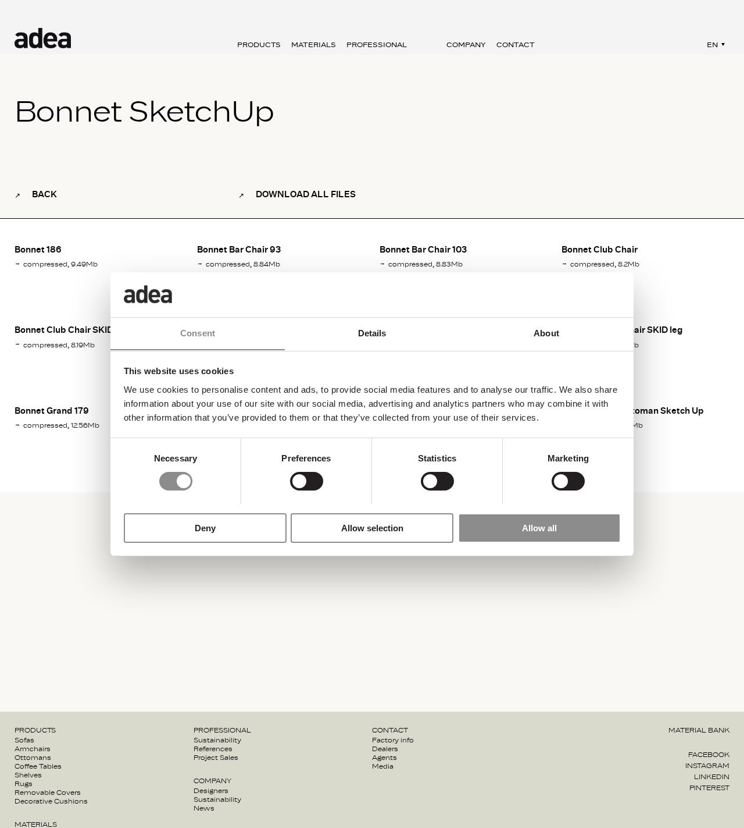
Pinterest (709, 787)
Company (466, 44)
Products (259, 44)
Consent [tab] (197, 332)
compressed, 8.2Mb (604, 264)
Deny (205, 527)
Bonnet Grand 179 (52, 411)
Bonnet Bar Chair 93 (239, 250)
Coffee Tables (38, 766)
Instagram (707, 765)
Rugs (24, 783)
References (213, 748)
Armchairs (33, 748)
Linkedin (711, 776)
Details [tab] (372, 332)
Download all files (306, 194)
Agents (384, 757)
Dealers (385, 748)
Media (383, 766)
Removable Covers (48, 792)
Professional (376, 44)
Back (44, 194)
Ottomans (33, 757)
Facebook (708, 754)
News (204, 808)
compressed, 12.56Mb (61, 425)
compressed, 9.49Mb (60, 264)
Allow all (539, 527)
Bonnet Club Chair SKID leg (71, 330)
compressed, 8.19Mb (59, 345)
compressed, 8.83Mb (425, 264)
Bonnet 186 (38, 250)
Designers (211, 790)
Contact (515, 44)
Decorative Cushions (51, 801)
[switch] (306, 481)
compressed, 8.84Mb (243, 264)
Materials (313, 44)
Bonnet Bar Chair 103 (423, 250)
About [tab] (546, 332)
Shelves (28, 775)
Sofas (24, 740)
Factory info (393, 740)
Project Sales (216, 757)
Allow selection (372, 527)
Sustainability (217, 740)
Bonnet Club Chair (599, 250)
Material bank (698, 730)
